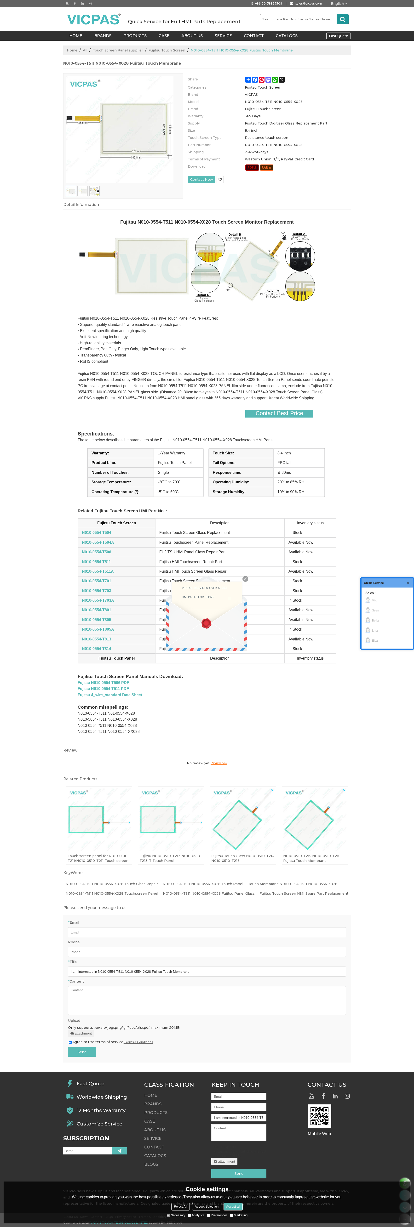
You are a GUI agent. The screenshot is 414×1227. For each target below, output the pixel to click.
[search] (343, 19)
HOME (75, 36)
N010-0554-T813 (96, 639)
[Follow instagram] (90, 3)
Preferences (219, 1215)
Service (223, 36)
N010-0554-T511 (96, 562)
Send (82, 1052)
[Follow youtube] (67, 3)
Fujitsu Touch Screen (167, 50)
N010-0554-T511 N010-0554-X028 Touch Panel (203, 884)
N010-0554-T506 (96, 552)
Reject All (180, 1206)
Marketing (240, 1215)
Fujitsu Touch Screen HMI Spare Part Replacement (303, 893)
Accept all (233, 1206)
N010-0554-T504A (98, 542)
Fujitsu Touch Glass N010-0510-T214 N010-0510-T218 (242, 858)
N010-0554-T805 (96, 620)
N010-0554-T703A (98, 600)
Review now (219, 763)
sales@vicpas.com (308, 3)
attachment (83, 1033)
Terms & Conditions (138, 1042)
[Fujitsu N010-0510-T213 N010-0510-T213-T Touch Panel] (171, 819)
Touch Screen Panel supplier (118, 50)
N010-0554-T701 (96, 581)
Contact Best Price (279, 413)
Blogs (151, 1164)
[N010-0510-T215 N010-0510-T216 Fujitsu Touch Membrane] (314, 819)
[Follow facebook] (75, 3)
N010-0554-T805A (98, 629)
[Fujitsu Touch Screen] (252, 167)
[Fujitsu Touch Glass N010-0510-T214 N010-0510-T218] (243, 819)
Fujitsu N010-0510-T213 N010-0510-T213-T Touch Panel (170, 858)
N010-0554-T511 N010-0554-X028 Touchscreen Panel (112, 893)
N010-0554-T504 (96, 533)
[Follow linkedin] (82, 3)
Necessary (178, 1215)
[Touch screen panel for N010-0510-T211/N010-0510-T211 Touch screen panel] (99, 819)
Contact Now (201, 179)
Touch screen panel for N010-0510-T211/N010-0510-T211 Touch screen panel (98, 858)
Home (72, 50)
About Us (192, 36)
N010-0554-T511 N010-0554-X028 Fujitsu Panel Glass (209, 893)
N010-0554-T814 (96, 649)
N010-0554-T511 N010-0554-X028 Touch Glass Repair (112, 884)
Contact (254, 36)
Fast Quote (338, 36)
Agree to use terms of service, (112, 1042)
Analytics (198, 1215)
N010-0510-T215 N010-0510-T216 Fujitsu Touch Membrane (311, 858)
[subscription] (119, 1150)
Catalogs (287, 36)
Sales (369, 593)
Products (135, 36)
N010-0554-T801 (96, 610)
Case (164, 36)
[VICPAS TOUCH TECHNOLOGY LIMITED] (94, 19)
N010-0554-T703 (96, 591)
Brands (102, 36)
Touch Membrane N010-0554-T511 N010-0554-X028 (292, 884)
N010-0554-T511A (98, 571)
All (85, 50)
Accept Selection (206, 1206)
